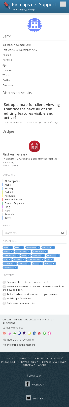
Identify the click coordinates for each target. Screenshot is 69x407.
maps (25, 255)
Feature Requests (14, 203)
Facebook (37, 384)
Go (62, 232)
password (10, 267)
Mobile (10, 358)
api (49, 259)
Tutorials (29, 365)
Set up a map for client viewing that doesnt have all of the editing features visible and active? (32, 111)
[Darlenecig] (25, 332)
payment (19, 259)
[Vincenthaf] (20, 332)
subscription (35, 259)
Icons (8, 210)
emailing (38, 255)
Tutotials (9, 214)
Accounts (10, 195)
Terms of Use (49, 361)
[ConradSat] (10, 332)
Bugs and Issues (13, 199)
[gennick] (15, 332)
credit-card (11, 255)
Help (63, 361)
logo (37, 263)
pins (7, 247)
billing (49, 263)
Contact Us (25, 358)
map (18, 247)
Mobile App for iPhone (19, 298)
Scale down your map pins (21, 303)
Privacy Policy (29, 361)
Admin (16, 122)
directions (39, 251)
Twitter (37, 398)
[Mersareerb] (35, 332)
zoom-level (22, 251)
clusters (9, 263)
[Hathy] (5, 332)
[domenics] (30, 332)
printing (52, 255)
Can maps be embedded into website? (27, 282)
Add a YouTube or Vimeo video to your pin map (32, 294)
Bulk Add (9, 192)
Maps (8, 184)
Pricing (40, 358)
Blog (7, 206)
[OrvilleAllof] (40, 332)
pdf (7, 259)
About (42, 365)
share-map (32, 247)
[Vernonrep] (45, 332)
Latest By (8, 122)
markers (24, 263)
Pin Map (9, 188)
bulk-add (47, 247)
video (8, 251)
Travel (8, 218)
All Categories (12, 181)
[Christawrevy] (49, 332)
